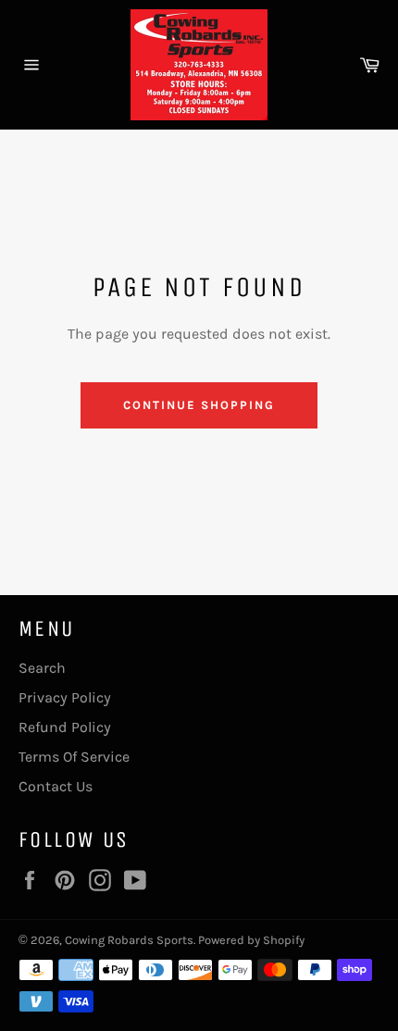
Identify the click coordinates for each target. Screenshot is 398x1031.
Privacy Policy (65, 697)
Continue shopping (198, 405)
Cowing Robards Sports (129, 940)
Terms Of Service (74, 756)
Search (42, 668)
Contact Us (56, 786)
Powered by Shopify (251, 940)
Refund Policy (65, 727)
